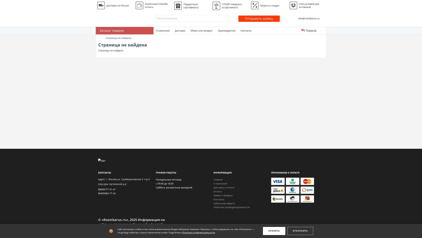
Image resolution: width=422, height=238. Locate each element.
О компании (163, 30)
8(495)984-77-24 (107, 193)
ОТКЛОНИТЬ (300, 230)
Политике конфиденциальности (198, 232)
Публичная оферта (224, 203)
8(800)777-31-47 (107, 189)
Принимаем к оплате (285, 172)
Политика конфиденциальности (231, 207)
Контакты (246, 30)
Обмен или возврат (201, 30)
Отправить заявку (259, 18)
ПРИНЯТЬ (274, 230)
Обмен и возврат (223, 195)
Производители (227, 30)
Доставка (180, 30)
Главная (218, 179)
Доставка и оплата (224, 187)
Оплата (217, 191)
